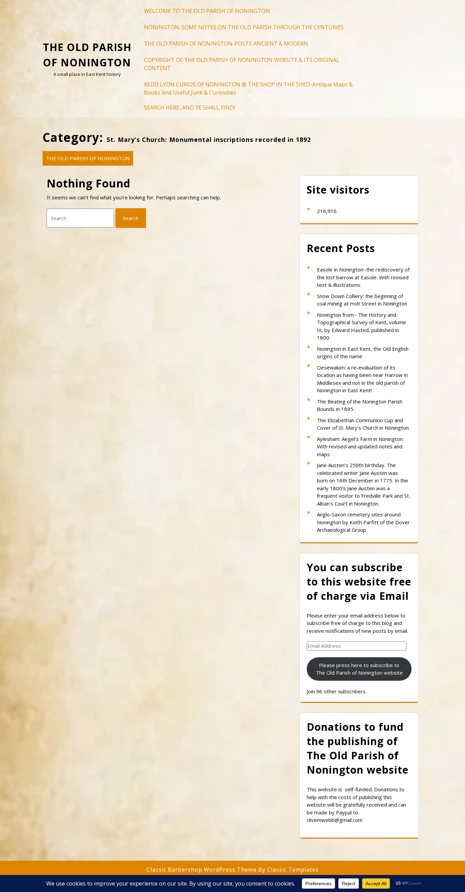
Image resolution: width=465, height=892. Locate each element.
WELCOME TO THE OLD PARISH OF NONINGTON (207, 11)
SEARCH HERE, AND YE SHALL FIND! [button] (189, 107)
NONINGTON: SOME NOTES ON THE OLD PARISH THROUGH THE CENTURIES (244, 27)
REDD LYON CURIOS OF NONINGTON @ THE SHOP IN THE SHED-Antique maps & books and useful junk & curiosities (248, 88)
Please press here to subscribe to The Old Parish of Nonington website (359, 669)
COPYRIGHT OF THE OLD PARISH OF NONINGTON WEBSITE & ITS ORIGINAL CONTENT (241, 64)
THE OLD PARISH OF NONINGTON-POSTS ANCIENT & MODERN (226, 43)
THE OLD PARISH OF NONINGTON (88, 158)
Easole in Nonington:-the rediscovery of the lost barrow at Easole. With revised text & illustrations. (363, 277)
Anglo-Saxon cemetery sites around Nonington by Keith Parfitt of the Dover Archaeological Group (363, 522)
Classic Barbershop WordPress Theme (202, 869)
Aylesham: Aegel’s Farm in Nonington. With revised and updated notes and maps (360, 446)
